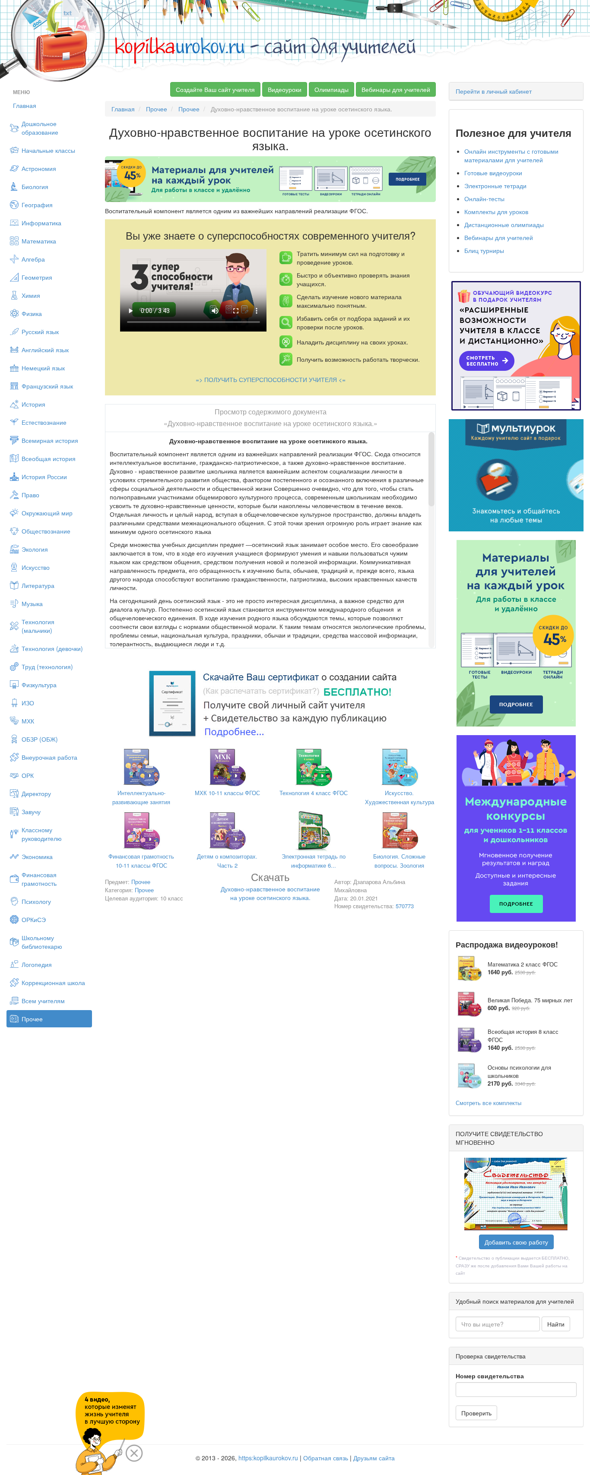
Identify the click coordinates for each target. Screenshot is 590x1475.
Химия (31, 295)
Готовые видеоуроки (493, 172)
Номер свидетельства (490, 1375)
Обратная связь (325, 1457)
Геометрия (37, 277)
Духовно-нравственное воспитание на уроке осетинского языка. (270, 887)
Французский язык (47, 386)
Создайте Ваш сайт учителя (215, 89)
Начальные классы (48, 150)
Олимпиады (331, 89)
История (33, 404)
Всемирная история (50, 440)
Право (30, 494)
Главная (24, 105)
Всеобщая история (49, 458)
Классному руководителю (42, 834)
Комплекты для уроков (496, 211)
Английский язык (45, 349)
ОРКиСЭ (34, 919)
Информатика (41, 222)
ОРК (28, 775)
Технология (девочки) (52, 648)
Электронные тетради (495, 185)
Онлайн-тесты (484, 198)
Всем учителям (43, 1000)
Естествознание (44, 422)
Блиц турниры (484, 250)
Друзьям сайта (374, 1457)
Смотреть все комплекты (488, 1103)
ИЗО (28, 702)
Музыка (32, 603)
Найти (556, 1324)
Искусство (36, 567)
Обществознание (46, 531)
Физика (32, 313)
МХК (28, 721)
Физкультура (39, 684)
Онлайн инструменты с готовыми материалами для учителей (511, 155)
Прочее (32, 1018)
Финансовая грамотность (39, 879)
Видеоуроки (284, 89)
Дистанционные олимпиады (504, 224)
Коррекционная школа (53, 982)
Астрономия (39, 168)
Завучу (31, 811)
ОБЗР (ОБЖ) (40, 739)
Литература (38, 585)
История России (44, 476)
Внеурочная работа (49, 757)
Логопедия (37, 964)
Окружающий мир (47, 513)
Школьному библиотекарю (42, 942)
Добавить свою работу (516, 1242)
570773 (405, 906)
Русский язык (40, 331)
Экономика (37, 856)
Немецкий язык (43, 367)
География (37, 204)
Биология (35, 186)
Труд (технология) (47, 666)
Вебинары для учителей (396, 89)
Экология (35, 549)
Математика (39, 241)
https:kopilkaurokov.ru (268, 1457)
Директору (36, 793)
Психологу (36, 901)
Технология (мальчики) (38, 626)
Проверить (476, 1413)
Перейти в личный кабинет (494, 91)
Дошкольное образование (40, 127)
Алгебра (33, 259)
